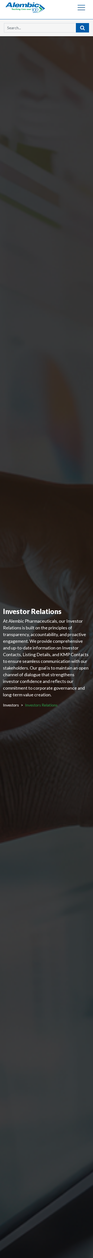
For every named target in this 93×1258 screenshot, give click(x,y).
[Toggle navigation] (81, 7)
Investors (11, 705)
